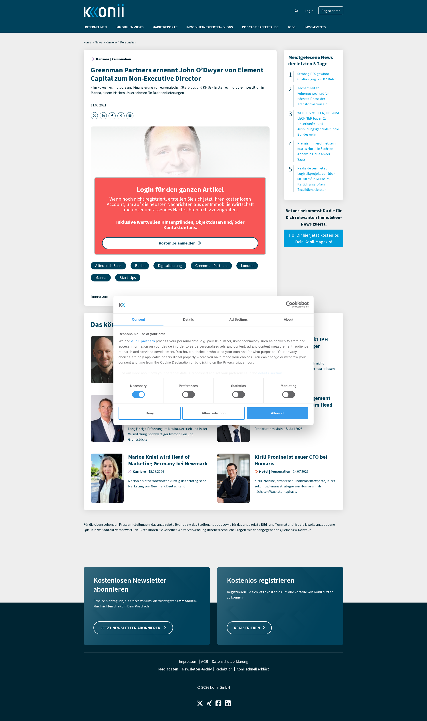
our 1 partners (143, 341)
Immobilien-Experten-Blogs (209, 27)
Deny (150, 413)
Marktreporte (165, 27)
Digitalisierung (170, 265)
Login (309, 10)
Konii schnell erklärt (252, 669)
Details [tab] (188, 319)
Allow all (277, 413)
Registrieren (330, 10)
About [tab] (289, 319)
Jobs (291, 27)
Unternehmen (95, 27)
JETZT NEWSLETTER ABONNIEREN (131, 627)
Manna (100, 277)
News (98, 42)
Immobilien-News (130, 27)
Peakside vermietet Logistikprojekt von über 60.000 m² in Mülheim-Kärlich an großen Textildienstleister (316, 179)
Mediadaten (168, 669)
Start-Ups (128, 277)
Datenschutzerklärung (230, 662)
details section (270, 373)
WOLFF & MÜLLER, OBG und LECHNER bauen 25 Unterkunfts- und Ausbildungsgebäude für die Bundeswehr (318, 123)
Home (87, 42)
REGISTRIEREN (247, 627)
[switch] (188, 394)
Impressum (99, 296)
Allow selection (214, 413)
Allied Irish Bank (108, 265)
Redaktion (224, 669)
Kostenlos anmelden (177, 243)
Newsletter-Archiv (197, 669)
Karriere (111, 42)
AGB (204, 662)
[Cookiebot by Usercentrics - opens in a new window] (289, 304)
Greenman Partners (211, 265)
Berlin (140, 265)
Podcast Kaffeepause (260, 27)
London (247, 265)
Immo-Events (315, 27)
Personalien (128, 42)
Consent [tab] (138, 319)
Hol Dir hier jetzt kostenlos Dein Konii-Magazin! (314, 238)
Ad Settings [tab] (238, 319)
